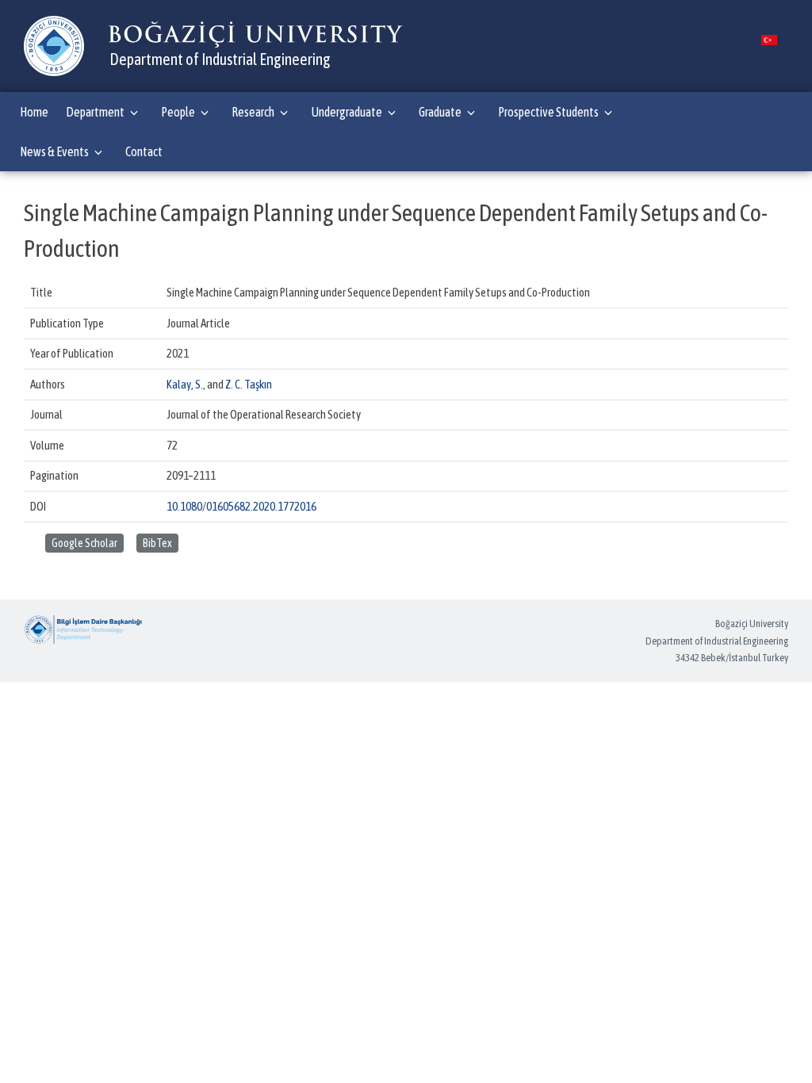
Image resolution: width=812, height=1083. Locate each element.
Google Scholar (84, 543)
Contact (144, 151)
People (178, 112)
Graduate (440, 112)
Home (34, 112)
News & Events (54, 151)
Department (95, 112)
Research (253, 112)
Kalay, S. (185, 384)
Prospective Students (548, 112)
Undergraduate (346, 112)
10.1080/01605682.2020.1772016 (241, 506)
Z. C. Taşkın (248, 384)
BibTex (157, 543)
